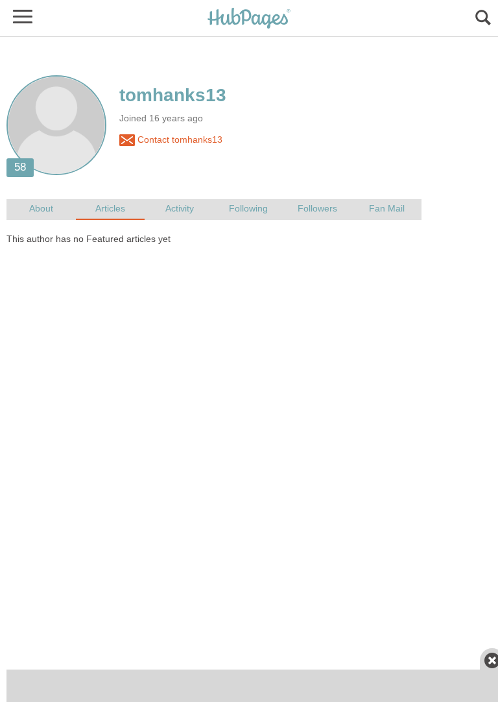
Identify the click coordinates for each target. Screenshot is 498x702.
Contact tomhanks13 (178, 140)
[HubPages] (249, 19)
